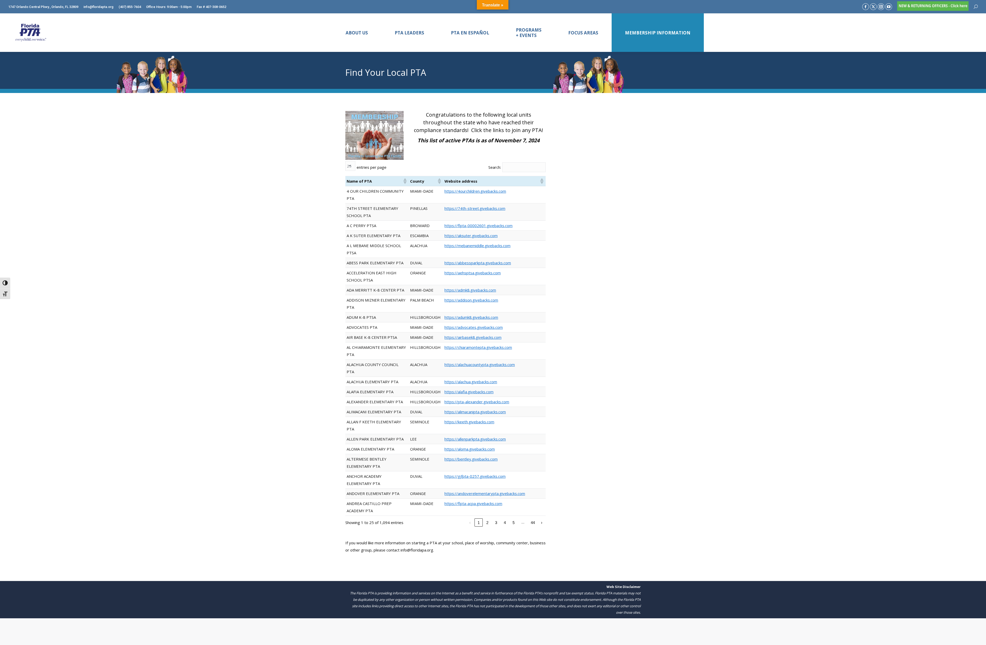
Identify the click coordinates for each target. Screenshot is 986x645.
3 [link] (496, 522)
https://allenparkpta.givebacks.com (475, 439)
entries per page (371, 167)
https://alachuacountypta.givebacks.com (479, 364)
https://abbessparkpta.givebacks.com (477, 262)
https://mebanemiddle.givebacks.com (477, 245)
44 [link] (533, 522)
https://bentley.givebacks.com (471, 459)
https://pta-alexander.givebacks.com (476, 401)
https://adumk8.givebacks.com (471, 317)
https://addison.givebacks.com (471, 300)
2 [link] (487, 522)
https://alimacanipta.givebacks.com (475, 411)
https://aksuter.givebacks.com (471, 235)
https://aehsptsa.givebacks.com (472, 272)
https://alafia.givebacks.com (469, 391)
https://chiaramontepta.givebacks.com (478, 347)
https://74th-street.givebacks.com (474, 208)
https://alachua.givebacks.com (470, 381)
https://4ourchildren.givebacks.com (475, 191)
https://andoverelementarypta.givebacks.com (484, 493)
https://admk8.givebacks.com (470, 290)
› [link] (541, 522)
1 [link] (479, 522)
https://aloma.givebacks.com (469, 449)
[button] (404, 181)
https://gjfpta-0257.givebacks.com (475, 476)
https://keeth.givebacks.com (469, 421)
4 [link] (505, 522)
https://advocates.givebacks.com (473, 327)
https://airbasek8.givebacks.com (472, 337)
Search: (494, 167)
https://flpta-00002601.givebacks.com (478, 225)
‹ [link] (470, 522)
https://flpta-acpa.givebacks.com (473, 503)
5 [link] (514, 522)
